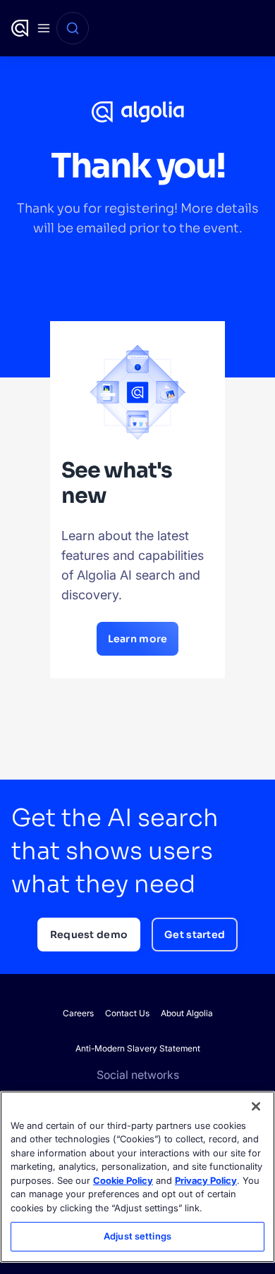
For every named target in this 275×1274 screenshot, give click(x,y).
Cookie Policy (123, 1180)
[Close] (255, 1106)
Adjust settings (137, 1236)
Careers (78, 1013)
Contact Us (127, 1013)
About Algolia (187, 1013)
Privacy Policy (206, 1180)
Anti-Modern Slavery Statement (137, 1048)
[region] (137, 1177)
